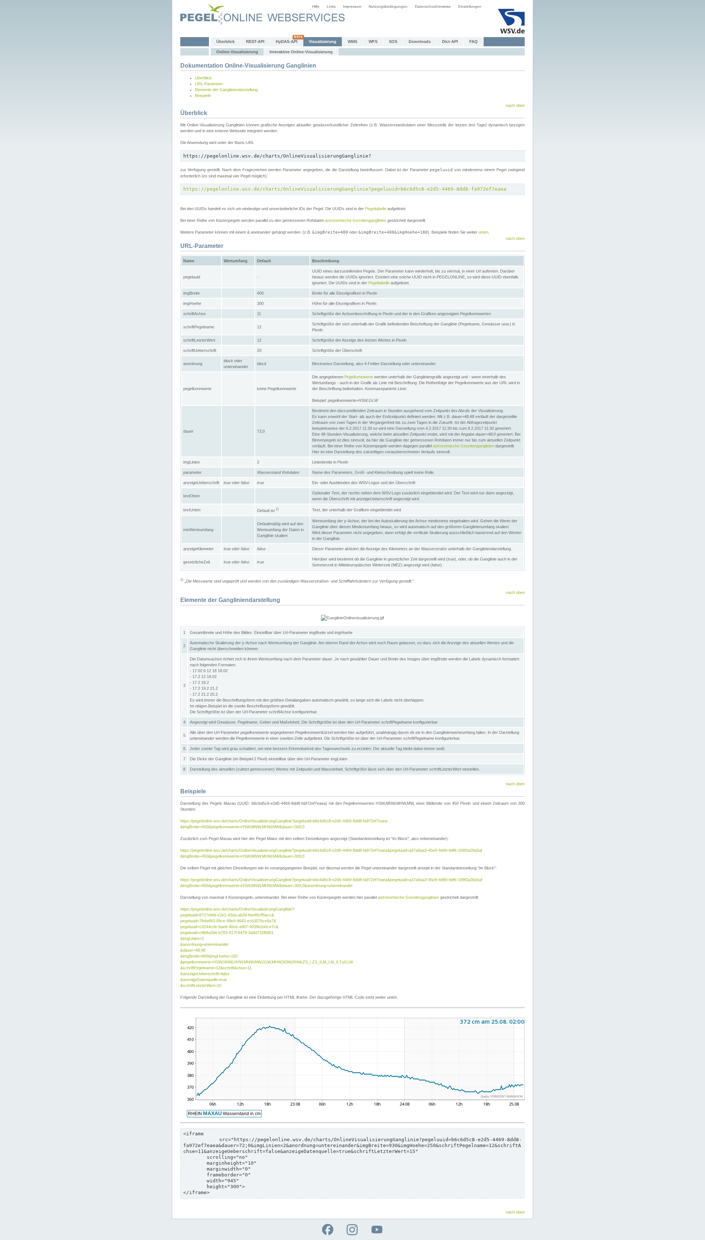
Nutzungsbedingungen (388, 6)
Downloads (420, 41)
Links (331, 6)
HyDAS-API (286, 41)
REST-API (255, 41)
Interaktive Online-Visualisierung (301, 52)
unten (483, 232)
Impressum (352, 6)
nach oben (515, 105)
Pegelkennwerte (358, 377)
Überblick (225, 41)
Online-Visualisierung (237, 52)
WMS (352, 41)
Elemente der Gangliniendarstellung (226, 89)
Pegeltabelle (375, 208)
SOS (393, 41)
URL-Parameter (209, 84)
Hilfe (315, 6)
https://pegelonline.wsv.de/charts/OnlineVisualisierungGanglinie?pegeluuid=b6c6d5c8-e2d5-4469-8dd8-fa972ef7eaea (344, 189)
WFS (373, 41)
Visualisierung (322, 41)
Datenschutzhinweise (433, 6)
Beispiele (203, 95)
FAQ (473, 41)
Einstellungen (469, 6)
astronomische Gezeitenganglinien (355, 220)
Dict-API (450, 41)
